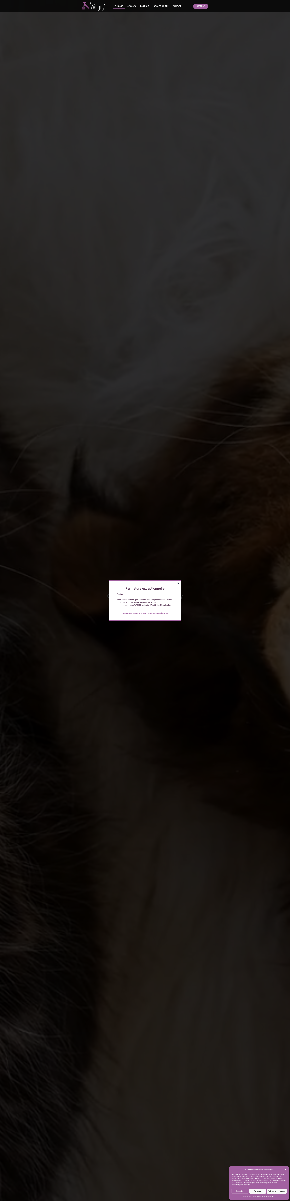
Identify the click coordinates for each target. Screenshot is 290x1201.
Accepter (240, 1191)
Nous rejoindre (161, 6)
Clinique (119, 6)
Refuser (257, 1191)
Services (131, 6)
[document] (145, 600)
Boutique (144, 6)
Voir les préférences (276, 1191)
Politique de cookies (249, 1196)
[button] (285, 1170)
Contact (177, 6)
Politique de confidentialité (265, 1196)
